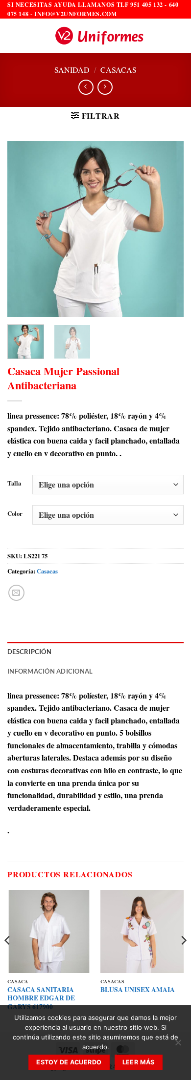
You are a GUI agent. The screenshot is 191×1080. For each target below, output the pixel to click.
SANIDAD (72, 69)
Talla (14, 483)
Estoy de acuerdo (68, 1062)
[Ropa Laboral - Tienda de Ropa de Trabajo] (98, 36)
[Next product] (86, 87)
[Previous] (23, 229)
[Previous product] (105, 87)
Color (15, 513)
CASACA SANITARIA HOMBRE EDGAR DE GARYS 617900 (41, 999)
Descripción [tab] (29, 652)
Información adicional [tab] (50, 671)
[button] (13, 36)
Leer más (138, 1062)
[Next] (168, 229)
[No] (178, 1045)
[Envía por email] (16, 593)
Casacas (118, 69)
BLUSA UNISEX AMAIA (137, 990)
